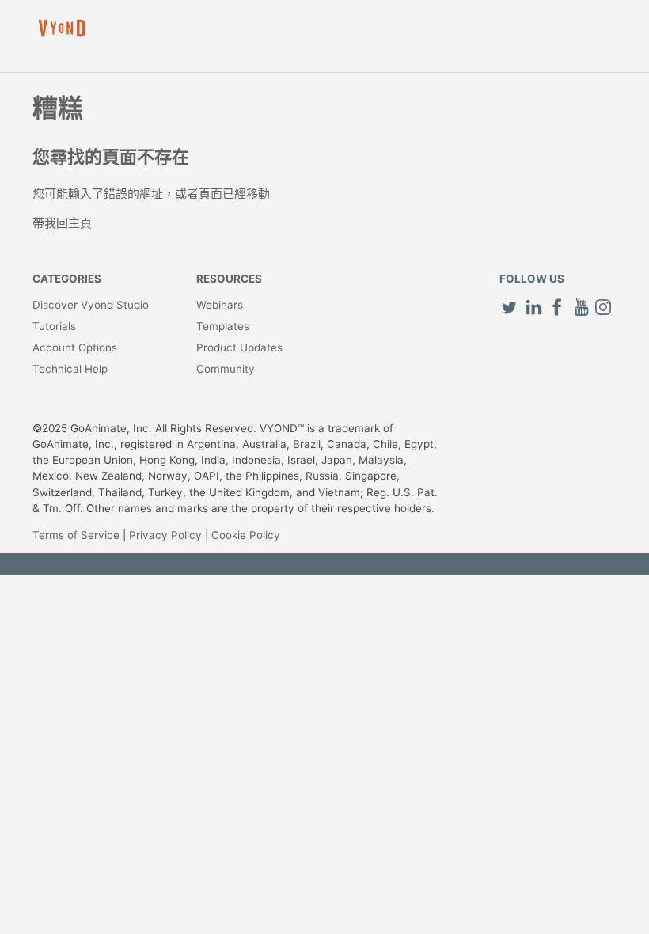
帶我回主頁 (62, 222)
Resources (229, 278)
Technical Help (70, 369)
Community (225, 369)
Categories (66, 278)
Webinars (219, 304)
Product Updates (239, 347)
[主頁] (61, 28)
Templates (222, 326)
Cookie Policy (245, 535)
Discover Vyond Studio (90, 304)
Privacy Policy (165, 535)
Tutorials (54, 326)
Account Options (74, 347)
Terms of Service (76, 535)
